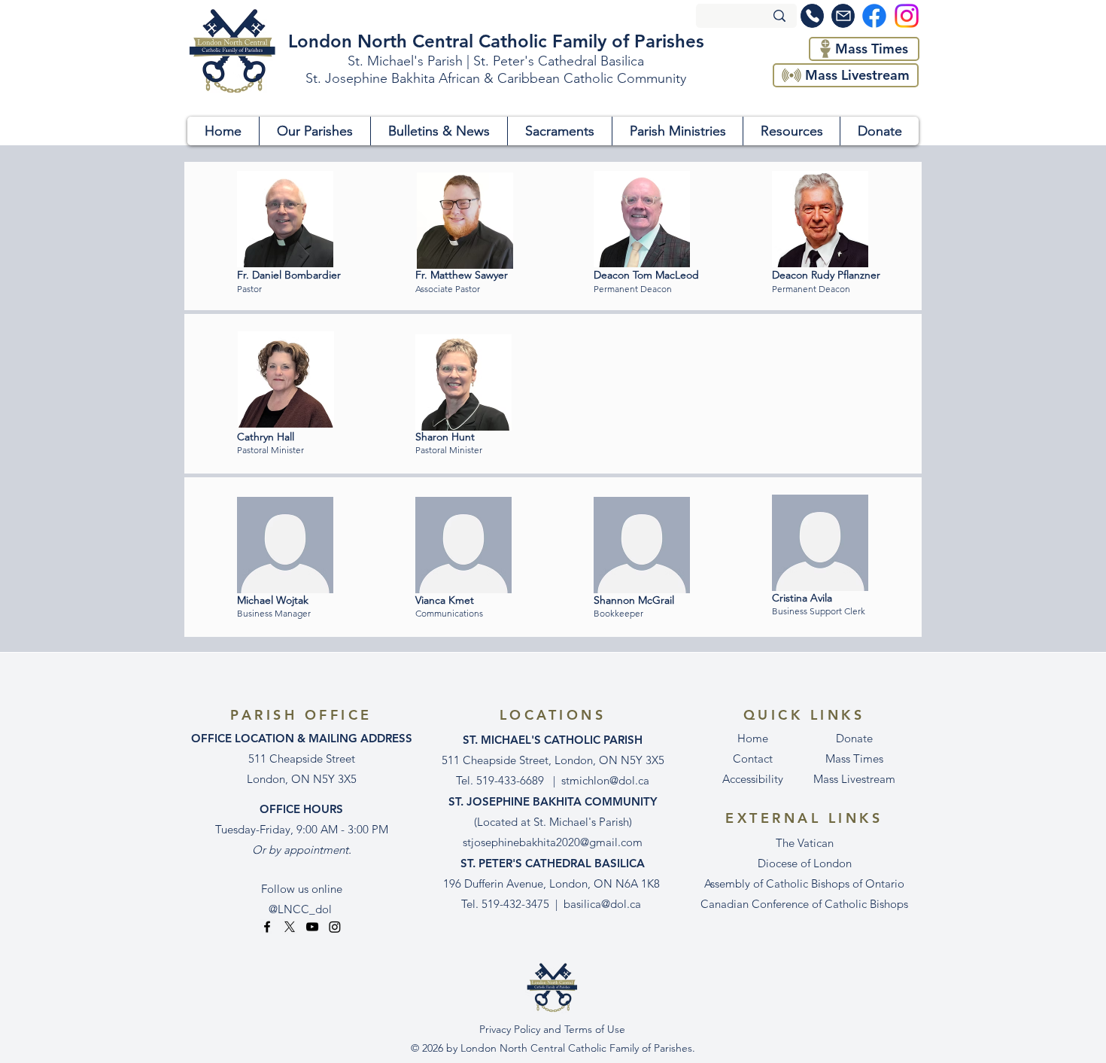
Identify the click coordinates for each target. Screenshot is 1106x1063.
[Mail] (843, 16)
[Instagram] (334, 926)
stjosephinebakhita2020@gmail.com (553, 842)
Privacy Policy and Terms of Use (552, 1029)
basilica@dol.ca (602, 904)
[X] (289, 926)
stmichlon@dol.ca (605, 780)
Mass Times (854, 758)
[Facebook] (267, 926)
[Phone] (812, 16)
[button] (314, 131)
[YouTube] (312, 926)
